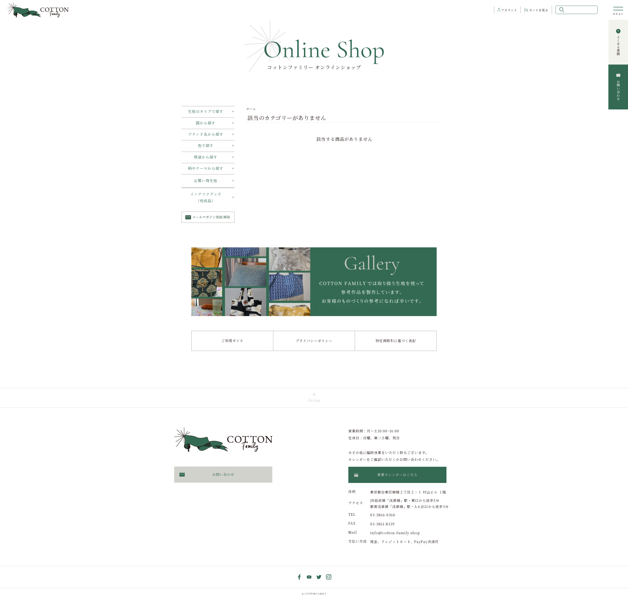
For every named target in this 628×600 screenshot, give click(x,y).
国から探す (205, 122)
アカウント (509, 10)
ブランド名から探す (205, 134)
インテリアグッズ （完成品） (211, 197)
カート (538, 10)
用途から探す (205, 157)
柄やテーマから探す (205, 168)
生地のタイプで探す (205, 111)
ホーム (251, 109)
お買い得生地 (205, 180)
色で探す (205, 145)
